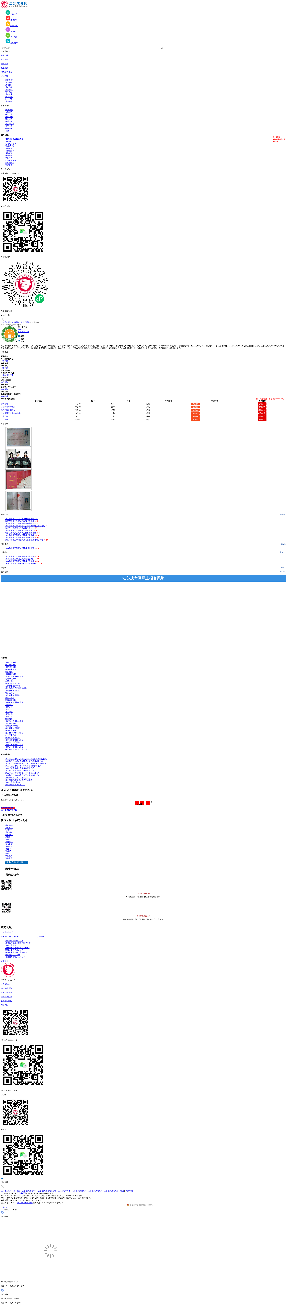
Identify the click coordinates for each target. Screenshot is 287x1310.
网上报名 (9, 99)
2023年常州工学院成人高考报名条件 (19, 521)
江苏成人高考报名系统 (14, 139)
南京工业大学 (10, 735)
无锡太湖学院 (10, 662)
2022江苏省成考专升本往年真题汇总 (19, 768)
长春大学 (9, 714)
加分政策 (9, 844)
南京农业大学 (10, 669)
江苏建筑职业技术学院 (14, 721)
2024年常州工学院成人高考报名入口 (19, 559)
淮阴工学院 (9, 698)
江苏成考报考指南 (12, 782)
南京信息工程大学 (12, 684)
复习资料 (4, 59)
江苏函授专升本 (64, 1191)
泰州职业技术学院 (12, 728)
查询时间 (9, 858)
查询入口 (9, 853)
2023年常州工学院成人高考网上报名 (19, 523)
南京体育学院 (10, 700)
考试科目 (9, 837)
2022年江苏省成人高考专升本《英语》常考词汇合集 (26, 759)
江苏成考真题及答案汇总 (15, 785)
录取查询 (9, 153)
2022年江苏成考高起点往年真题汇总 (19, 771)
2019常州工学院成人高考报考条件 (18, 528)
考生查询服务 (10, 160)
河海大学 (9, 716)
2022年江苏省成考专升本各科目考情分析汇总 (23, 766)
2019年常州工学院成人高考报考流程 (19, 535)
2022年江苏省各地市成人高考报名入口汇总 (22, 773)
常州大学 (9, 672)
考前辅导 (4, 64)
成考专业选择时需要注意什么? (17, 948)
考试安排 (9, 846)
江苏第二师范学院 (12, 742)
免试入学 (9, 839)
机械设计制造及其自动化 (11, 413)
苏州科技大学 (10, 731)
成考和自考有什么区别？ (11, 936)
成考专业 (9, 94)
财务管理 (4, 404)
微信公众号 (9, 165)
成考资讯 (9, 83)
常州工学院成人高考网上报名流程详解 (20, 533)
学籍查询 (9, 156)
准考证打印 (9, 146)
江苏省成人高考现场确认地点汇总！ (19, 780)
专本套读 (275, 141)
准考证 (8, 851)
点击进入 (41, 936)
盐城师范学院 (10, 674)
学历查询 (9, 158)
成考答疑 (9, 87)
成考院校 (9, 101)
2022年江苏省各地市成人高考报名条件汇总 (22, 775)
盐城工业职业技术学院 (14, 745)
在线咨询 (4, 76)
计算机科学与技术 (8, 407)
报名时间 (9, 828)
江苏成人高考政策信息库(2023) (17, 778)
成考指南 (9, 90)
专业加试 (9, 835)
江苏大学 (9, 707)
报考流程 (9, 830)
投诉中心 (4, 1207)
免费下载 (4, 55)
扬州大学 (9, 705)
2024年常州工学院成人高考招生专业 (19, 556)
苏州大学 (9, 709)
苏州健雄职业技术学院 (14, 676)
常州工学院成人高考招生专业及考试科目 (21, 563)
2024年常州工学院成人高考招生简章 (19, 548)
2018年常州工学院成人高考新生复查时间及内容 (24, 540)
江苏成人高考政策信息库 (14, 862)
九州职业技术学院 (12, 695)
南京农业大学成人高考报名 (16, 952)
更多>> (282, 514)
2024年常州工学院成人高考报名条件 (19, 561)
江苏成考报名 (10, 945)
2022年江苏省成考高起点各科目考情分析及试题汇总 (26, 763)
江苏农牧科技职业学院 (14, 733)
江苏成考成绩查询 (79, 1191)
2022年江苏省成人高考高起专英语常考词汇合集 (24, 761)
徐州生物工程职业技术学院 (16, 749)
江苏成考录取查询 (95, 1191)
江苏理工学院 (10, 667)
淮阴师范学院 (10, 723)
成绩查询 (9, 148)
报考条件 (9, 825)
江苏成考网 (5, 322)
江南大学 (9, 719)
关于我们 (17, 1191)
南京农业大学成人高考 (14, 950)
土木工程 (4, 416)
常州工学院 (25, 322)
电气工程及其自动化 (9, 410)
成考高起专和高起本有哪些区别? (18, 943)
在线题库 (4, 68)
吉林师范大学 (10, 679)
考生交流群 (9, 163)
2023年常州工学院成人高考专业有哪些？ (21, 519)
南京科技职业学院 (12, 738)
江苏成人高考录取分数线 (114, 1191)
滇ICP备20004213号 (25, 1203)
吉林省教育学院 (11, 726)
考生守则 (9, 849)
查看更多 (4, 961)
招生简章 (9, 92)
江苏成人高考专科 (29, 1191)
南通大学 (9, 681)
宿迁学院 (9, 712)
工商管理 (4, 419)
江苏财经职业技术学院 (14, 747)
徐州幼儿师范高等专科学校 (16, 688)
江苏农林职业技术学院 (14, 702)
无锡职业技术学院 (12, 686)
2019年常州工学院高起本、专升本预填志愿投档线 (25, 526)
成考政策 (9, 85)
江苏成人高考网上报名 (279, 139)
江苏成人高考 (6, 1191)
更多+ (8, 131)
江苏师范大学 (10, 665)
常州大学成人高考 (12, 955)
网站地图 (129, 1191)
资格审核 (9, 842)
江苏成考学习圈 (7, 932)
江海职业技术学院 (12, 691)
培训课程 (9, 832)
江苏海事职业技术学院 (14, 740)
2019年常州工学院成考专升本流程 (18, 530)
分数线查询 (9, 151)
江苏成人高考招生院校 (14, 941)
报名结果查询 (10, 144)
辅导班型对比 (6, 72)
